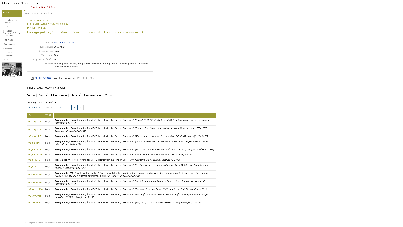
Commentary (9, 44)
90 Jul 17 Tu (34, 160)
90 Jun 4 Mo (34, 143)
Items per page (92, 95)
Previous (35, 107)
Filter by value (59, 95)
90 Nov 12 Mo (35, 189)
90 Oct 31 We (35, 182)
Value (48, 115)
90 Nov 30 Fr (34, 196)
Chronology (8, 48)
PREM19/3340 (43, 78)
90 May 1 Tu (34, 121)
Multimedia (8, 39)
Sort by (31, 95)
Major (48, 121)
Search (6, 59)
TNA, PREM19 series (64, 42)
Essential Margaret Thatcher (11, 21)
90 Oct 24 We (35, 174)
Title (58, 115)
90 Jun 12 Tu (34, 149)
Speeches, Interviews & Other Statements (11, 33)
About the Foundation (8, 53)
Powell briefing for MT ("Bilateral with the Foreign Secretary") (132, 122)
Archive (6, 26)
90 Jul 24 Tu (34, 166)
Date (31, 115)
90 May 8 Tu (34, 129)
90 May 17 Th (35, 136)
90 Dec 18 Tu (34, 202)
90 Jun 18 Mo (35, 154)
